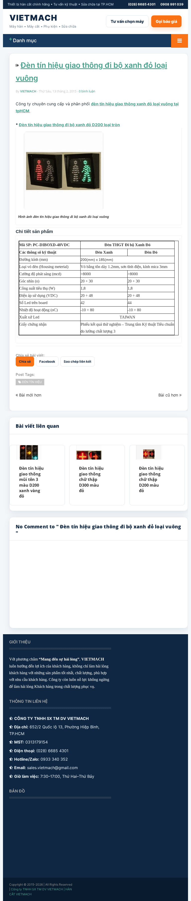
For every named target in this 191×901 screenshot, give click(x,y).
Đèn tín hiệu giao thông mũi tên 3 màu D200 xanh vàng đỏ (31, 482)
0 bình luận (87, 91)
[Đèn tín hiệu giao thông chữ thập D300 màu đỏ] (88, 452)
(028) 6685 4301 (141, 4)
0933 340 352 (54, 759)
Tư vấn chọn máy (127, 21)
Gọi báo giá (166, 21)
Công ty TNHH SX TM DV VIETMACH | (38, 889)
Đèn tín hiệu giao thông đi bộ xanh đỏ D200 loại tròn (69, 124)
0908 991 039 (172, 4)
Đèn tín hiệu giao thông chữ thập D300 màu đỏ (91, 479)
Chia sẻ (25, 361)
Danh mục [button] (25, 40)
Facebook (47, 361)
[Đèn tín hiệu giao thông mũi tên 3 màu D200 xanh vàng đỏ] (29, 452)
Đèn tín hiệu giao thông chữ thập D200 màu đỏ (151, 479)
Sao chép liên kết (77, 361)
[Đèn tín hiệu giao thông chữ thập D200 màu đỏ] (148, 452)
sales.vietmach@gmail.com (52, 767)
